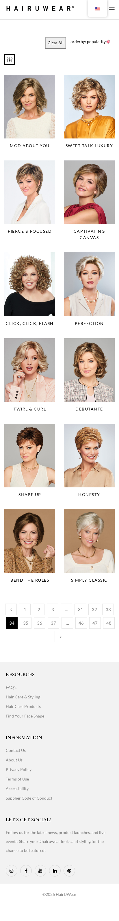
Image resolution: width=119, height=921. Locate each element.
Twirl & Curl (30, 408)
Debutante (89, 408)
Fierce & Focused (30, 231)
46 (81, 623)
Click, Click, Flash (30, 323)
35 (25, 623)
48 (108, 623)
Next (60, 636)
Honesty (89, 494)
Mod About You (30, 145)
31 (80, 609)
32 (94, 609)
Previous (11, 609)
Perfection (89, 323)
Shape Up (29, 494)
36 (39, 623)
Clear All (56, 42)
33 (108, 609)
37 (53, 623)
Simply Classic (89, 580)
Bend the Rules (29, 580)
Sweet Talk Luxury (89, 145)
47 (95, 623)
